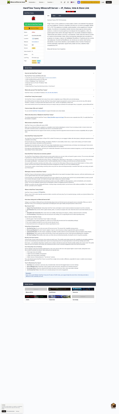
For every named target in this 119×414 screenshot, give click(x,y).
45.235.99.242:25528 (36, 35)
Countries (49, 2)
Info (48, 15)
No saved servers (11, 411)
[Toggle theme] (68, 2)
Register (109, 2)
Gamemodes (32, 2)
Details (3, 408)
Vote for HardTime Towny (34, 24)
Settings (17, 411)
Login (102, 2)
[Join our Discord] (78, 2)
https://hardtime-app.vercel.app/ (56, 117)
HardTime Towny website (39, 110)
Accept (3, 411)
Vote (60, 15)
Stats (54, 15)
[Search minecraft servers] (61, 2)
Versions (41, 2)
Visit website (35, 41)
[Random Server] (64, 2)
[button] (113, 405)
